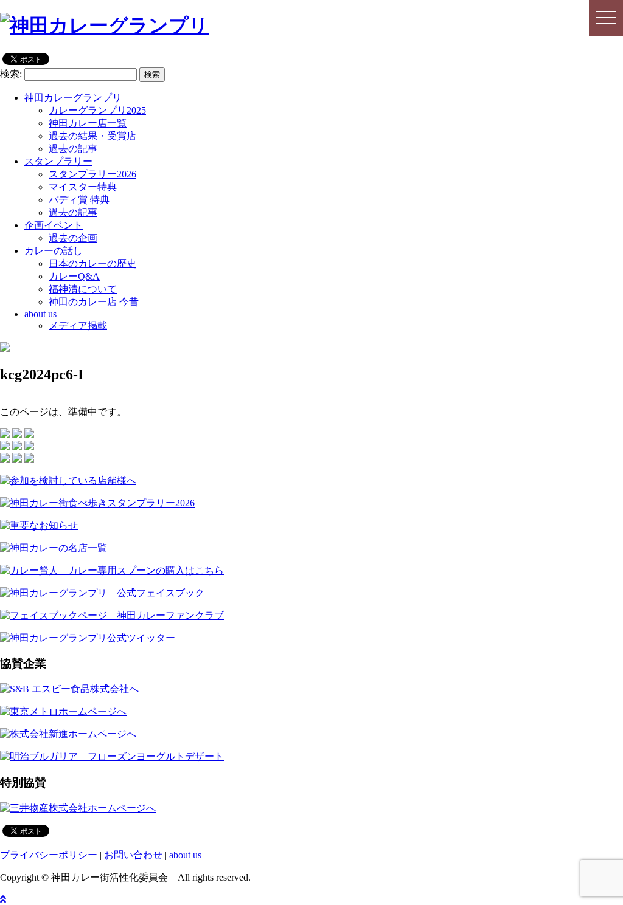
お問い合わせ (133, 855)
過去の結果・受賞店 (92, 136)
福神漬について (83, 289)
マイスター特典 (83, 187)
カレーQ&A (74, 276)
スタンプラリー (58, 161)
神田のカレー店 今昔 (94, 302)
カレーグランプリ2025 (97, 110)
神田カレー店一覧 (88, 123)
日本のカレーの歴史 (92, 263)
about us (40, 314)
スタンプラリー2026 (92, 174)
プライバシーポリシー (48, 855)
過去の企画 (73, 238)
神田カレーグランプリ (73, 97)
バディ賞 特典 (79, 199)
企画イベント (53, 225)
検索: (11, 74)
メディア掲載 (78, 325)
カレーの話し (53, 251)
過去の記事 (73, 148)
